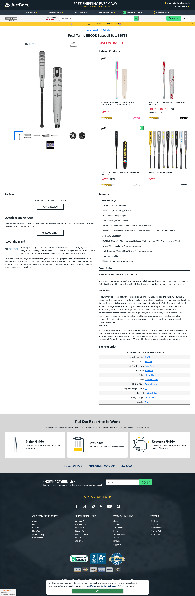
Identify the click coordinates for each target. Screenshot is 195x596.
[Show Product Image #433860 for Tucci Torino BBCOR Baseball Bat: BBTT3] (19, 136)
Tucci (147, 402)
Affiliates (117, 541)
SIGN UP (146, 482)
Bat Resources (106, 12)
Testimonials (118, 531)
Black (147, 375)
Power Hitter (151, 384)
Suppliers (117, 544)
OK (97, 590)
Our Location (118, 527)
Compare (73, 46)
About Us (117, 521)
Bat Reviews (80, 524)
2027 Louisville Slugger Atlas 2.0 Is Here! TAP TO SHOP (96, 24)
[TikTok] (118, 506)
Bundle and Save (133, 12)
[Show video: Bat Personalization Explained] (50, 145)
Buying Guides (81, 531)
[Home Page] (17, 5)
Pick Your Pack (82, 12)
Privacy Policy (89, 585)
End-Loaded (150, 397)
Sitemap (154, 524)
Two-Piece (150, 366)
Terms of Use (156, 527)
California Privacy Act (110, 585)
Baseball (149, 370)
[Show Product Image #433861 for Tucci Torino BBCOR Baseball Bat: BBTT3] (28, 136)
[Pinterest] (101, 506)
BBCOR (148, 361)
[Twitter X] (84, 506)
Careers (116, 524)
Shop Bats (30, 12)
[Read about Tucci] (30, 44)
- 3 (146, 388)
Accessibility (156, 534)
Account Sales (81, 521)
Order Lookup (38, 534)
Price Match (37, 537)
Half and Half (151, 393)
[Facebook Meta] (76, 506)
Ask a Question (50, 232)
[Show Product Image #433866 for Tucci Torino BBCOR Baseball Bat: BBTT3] (73, 136)
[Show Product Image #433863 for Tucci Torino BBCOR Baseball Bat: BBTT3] (46, 136)
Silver (153, 375)
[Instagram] (93, 506)
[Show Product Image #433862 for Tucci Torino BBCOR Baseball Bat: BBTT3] (37, 136)
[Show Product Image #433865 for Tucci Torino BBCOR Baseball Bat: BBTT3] (64, 136)
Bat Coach (79, 527)
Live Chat (126, 465)
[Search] (136, 18)
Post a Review (50, 206)
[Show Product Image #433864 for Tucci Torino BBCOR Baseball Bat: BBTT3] (55, 136)
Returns (35, 527)
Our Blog (154, 521)
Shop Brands (55, 12)
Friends (116, 537)
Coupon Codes (119, 534)
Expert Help (181, 6)
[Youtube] (109, 506)
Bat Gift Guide (81, 534)
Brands (78, 537)
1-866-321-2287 (73, 465)
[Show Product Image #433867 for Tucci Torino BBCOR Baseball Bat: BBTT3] (82, 136)
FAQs (34, 524)
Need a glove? (50, 18)
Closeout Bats (162, 12)
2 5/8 (147, 357)
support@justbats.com (102, 465)
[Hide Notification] (193, 24)
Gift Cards (79, 541)
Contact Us (37, 521)
